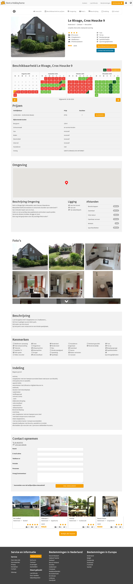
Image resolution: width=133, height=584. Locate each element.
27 (110, 92)
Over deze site (15, 560)
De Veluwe (52, 576)
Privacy (13, 564)
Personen (15, 468)
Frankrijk (90, 565)
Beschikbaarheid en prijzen (107, 46)
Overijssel (52, 580)
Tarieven (33, 562)
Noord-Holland (54, 562)
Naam (14, 449)
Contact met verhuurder (105, 50)
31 (87, 92)
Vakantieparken (35, 578)
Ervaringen (33, 564)
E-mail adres (16, 453)
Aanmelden (33, 567)
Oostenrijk (90, 560)
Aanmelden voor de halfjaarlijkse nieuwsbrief (29, 485)
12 (60, 82)
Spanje (89, 567)
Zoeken (84, 3)
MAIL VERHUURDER (69, 486)
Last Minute (94, 3)
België (89, 558)
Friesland (52, 569)
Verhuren (33, 560)
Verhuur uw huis (36, 556)
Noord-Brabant (54, 556)
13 (110, 85)
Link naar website (20, 445)
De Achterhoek (54, 574)
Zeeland (79, 24)
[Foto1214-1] (38, 37)
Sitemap (13, 572)
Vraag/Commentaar (19, 473)
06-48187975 (19, 443)
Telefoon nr (16, 458)
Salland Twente (54, 558)
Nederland (71, 24)
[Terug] (14, 11)
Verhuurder (116, 3)
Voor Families (34, 575)
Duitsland (90, 562)
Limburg (52, 578)
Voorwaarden (15, 562)
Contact (13, 569)
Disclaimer (14, 567)
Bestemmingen (105, 3)
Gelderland (52, 567)
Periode (15, 463)
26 (60, 88)
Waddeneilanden (54, 571)
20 (110, 88)
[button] (126, 3)
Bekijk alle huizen (68, 533)
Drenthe (51, 565)
